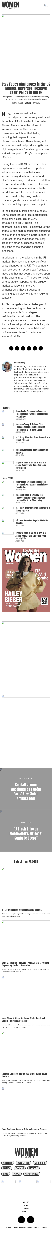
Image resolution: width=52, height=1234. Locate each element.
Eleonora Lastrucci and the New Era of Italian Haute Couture (24, 1075)
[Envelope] (30, 1219)
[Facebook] (11, 348)
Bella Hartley (19, 362)
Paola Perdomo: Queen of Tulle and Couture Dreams (24, 1129)
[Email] (41, 348)
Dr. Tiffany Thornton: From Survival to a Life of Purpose (32, 439)
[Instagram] (21, 1219)
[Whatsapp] (35, 348)
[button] (41, 5)
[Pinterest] (29, 348)
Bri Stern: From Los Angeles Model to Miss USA (31, 451)
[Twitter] (23, 348)
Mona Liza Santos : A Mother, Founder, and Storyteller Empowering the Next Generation (25, 964)
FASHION (28, 103)
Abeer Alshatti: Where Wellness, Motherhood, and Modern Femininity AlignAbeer (23, 1020)
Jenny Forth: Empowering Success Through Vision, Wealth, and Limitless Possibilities (31, 414)
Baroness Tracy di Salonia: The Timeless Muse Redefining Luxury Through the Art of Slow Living (30, 427)
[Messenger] (17, 348)
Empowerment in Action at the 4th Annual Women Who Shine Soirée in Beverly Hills (30, 465)
